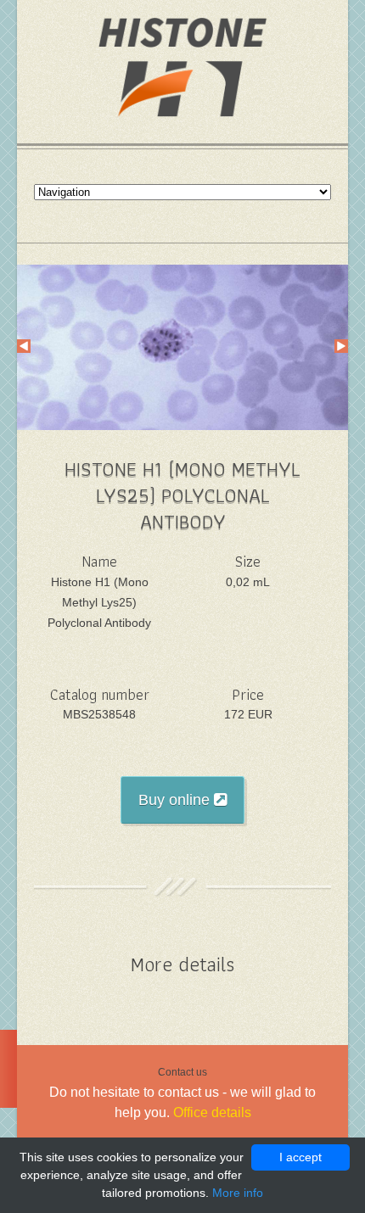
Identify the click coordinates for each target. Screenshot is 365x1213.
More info (237, 1192)
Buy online (176, 799)
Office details (212, 1112)
